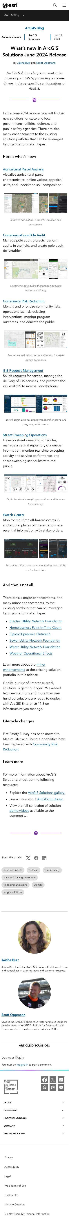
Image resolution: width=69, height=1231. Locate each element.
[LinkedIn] (61, 1079)
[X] (53, 1079)
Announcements (11, 37)
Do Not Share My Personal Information (27, 1214)
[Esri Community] (44, 1087)
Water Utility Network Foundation (35, 647)
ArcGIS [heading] (8, 1102)
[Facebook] (44, 1079)
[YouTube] (61, 1087)
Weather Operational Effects (31, 653)
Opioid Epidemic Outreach (30, 634)
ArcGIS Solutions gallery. (46, 793)
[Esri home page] (10, 5)
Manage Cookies (14, 1204)
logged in (22, 1064)
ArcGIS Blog (11, 15)
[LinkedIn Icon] (44, 859)
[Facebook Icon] (36, 859)
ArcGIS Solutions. (50, 799)
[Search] (55, 5)
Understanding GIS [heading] (15, 1118)
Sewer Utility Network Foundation (35, 640)
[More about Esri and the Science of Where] (11, 1087)
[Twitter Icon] (28, 859)
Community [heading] (10, 1110)
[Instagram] (53, 1087)
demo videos (19, 811)
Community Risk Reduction (23, 301)
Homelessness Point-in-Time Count (35, 628)
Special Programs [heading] (14, 1133)
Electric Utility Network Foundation (36, 621)
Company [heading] (9, 1125)
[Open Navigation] (64, 5)
